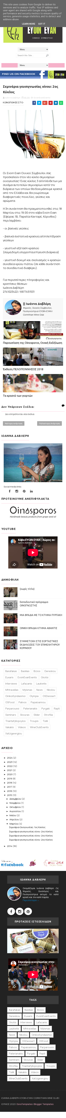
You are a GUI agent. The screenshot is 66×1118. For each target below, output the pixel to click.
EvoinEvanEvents (42, 97)
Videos (22, 727)
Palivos (23, 702)
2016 (10, 791)
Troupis (34, 721)
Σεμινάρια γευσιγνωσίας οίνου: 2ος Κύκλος (31, 831)
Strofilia (48, 714)
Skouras (24, 714)
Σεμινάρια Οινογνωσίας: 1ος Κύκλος (27, 827)
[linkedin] (31, 491)
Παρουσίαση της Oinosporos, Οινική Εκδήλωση (32, 342)
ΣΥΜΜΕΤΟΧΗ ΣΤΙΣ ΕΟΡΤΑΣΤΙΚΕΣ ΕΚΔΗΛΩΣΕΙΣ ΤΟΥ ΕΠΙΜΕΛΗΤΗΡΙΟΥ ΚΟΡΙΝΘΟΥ (40, 644)
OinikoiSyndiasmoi (15, 696)
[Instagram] (19, 911)
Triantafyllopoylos (15, 721)
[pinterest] (24, 491)
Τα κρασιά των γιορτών (18, 395)
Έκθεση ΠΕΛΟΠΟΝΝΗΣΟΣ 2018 (23, 369)
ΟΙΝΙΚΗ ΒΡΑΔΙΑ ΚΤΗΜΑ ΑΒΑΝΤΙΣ (38, 628)
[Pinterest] (28, 911)
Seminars (10, 714)
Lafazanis (26, 683)
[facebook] (9, 491)
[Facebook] (11, 911)
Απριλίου (14, 819)
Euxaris (9, 677)
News (39, 690)
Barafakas (11, 671)
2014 (10, 846)
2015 (9, 795)
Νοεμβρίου (15, 802)
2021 (10, 770)
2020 (10, 774)
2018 (9, 782)
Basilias (25, 671)
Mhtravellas (11, 690)
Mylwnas (27, 690)
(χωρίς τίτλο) (27, 589)
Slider (37, 714)
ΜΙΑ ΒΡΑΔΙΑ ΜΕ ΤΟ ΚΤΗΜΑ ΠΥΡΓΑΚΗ (41, 615)
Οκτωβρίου (15, 807)
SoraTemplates (25, 1104)
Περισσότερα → (31, 900)
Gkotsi (44, 677)
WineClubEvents (39, 727)
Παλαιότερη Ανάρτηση (49, 423)
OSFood (9, 702)
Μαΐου (13, 815)
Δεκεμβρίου (16, 798)
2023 (10, 762)
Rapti (57, 708)
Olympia (34, 696)
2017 (9, 786)
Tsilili (45, 721)
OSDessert (49, 696)
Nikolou (51, 690)
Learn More (28, 24)
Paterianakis (30, 708)
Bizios (37, 671)
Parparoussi (12, 708)
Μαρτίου (14, 823)
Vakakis (9, 727)
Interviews (11, 683)
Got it (41, 24)
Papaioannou (38, 702)
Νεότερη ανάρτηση (13, 423)
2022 (10, 766)
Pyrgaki (45, 708)
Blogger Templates (44, 1104)
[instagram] (17, 491)
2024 (10, 757)
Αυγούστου (15, 811)
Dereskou (50, 671)
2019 (10, 778)
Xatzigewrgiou (13, 733)
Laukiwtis (41, 683)
